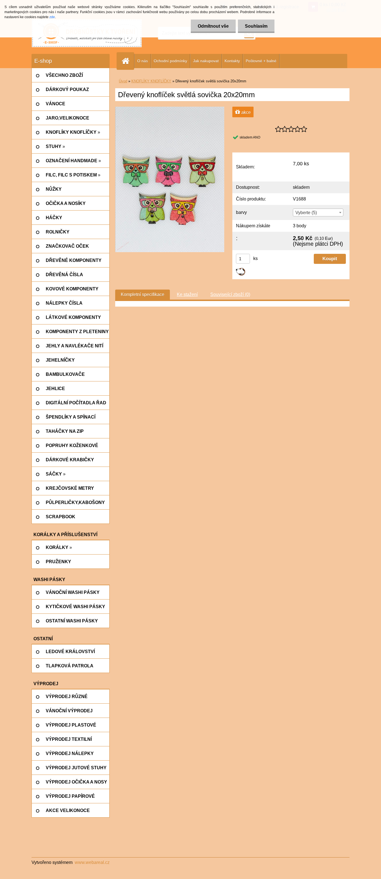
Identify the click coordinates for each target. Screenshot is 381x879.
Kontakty (232, 61)
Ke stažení (187, 294)
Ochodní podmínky (170, 61)
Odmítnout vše (213, 26)
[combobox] (318, 212)
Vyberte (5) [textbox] (306, 212)
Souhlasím (256, 26)
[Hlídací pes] (240, 269)
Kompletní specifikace (142, 294)
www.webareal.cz (92, 862)
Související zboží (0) (230, 294)
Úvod (123, 81)
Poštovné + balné (261, 61)
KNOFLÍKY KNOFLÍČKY (151, 81)
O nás (142, 61)
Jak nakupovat (206, 61)
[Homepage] (127, 61)
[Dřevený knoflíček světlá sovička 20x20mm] (169, 108)
